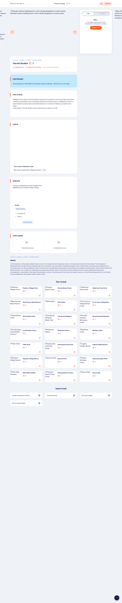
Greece (22, 60)
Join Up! (15, 60)
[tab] (88, 14)
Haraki (28, 60)
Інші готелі (61, 388)
